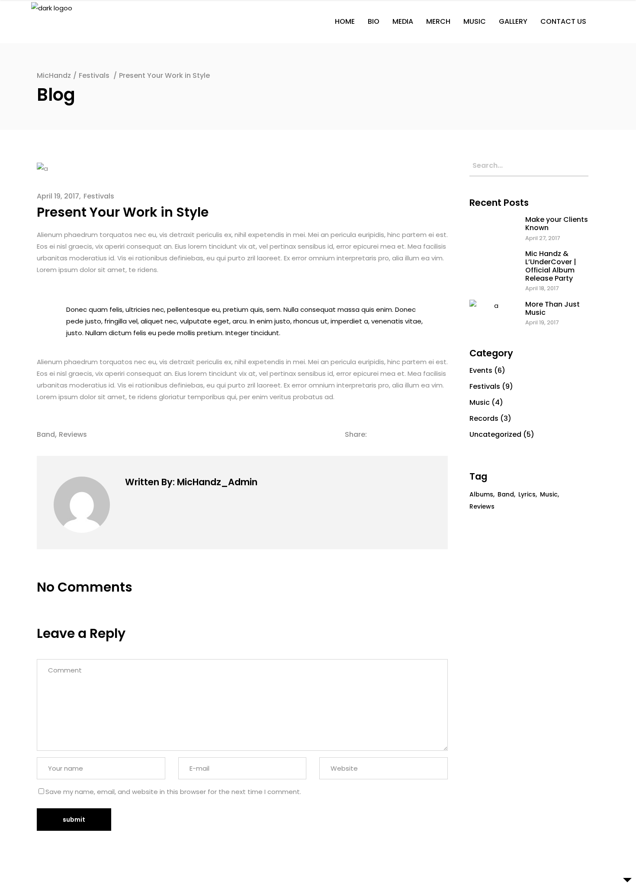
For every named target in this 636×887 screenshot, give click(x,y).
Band (46, 434)
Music (479, 402)
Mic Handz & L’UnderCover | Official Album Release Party (550, 266)
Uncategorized (495, 434)
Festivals (94, 75)
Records (483, 418)
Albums (481, 494)
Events (480, 370)
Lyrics (527, 494)
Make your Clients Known (556, 224)
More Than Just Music (552, 308)
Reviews (73, 434)
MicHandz (54, 75)
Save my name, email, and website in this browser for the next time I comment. (173, 791)
